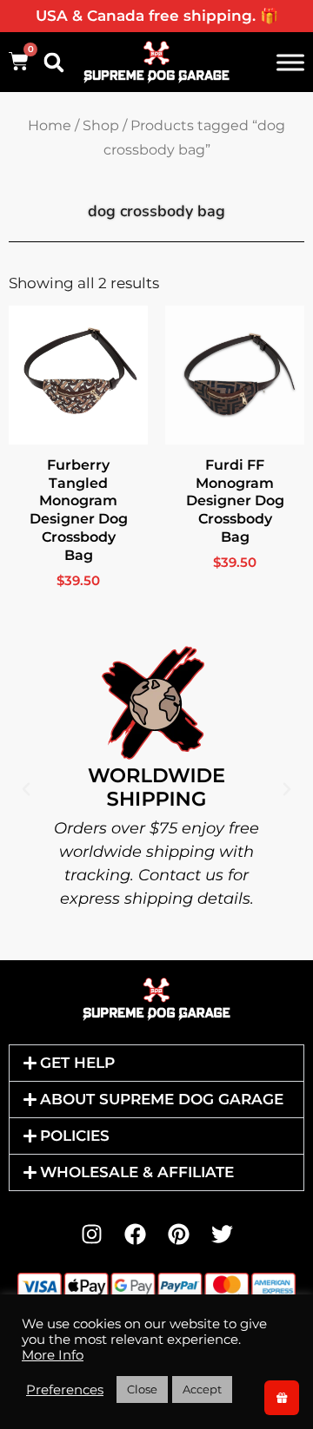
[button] (54, 62)
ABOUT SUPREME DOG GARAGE (161, 1099)
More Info (52, 1355)
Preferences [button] (64, 1390)
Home (49, 125)
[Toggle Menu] (290, 62)
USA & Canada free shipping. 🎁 (157, 15)
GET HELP (77, 1062)
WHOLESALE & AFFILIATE (137, 1172)
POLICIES (75, 1135)
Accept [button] (202, 1389)
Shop (101, 125)
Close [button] (142, 1389)
